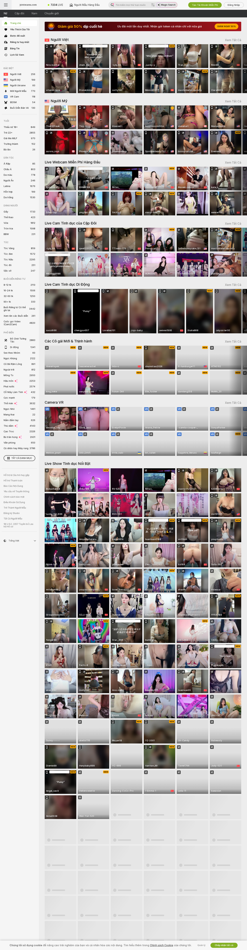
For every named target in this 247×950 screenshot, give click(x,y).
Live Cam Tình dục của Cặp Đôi (70, 223)
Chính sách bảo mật (14, 497)
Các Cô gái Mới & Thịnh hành (68, 341)
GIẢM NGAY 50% (226, 26)
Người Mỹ (59, 101)
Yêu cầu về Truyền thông (16, 491)
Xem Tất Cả (233, 40)
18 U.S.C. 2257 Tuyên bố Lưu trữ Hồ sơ (18, 525)
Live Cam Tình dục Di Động (67, 284)
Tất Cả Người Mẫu (13, 518)
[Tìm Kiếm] (153, 4)
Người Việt (60, 40)
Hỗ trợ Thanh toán (13, 480)
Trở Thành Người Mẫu (15, 508)
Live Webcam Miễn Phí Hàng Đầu (72, 162)
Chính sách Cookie (161, 945)
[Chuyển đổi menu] (6, 5)
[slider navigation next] (238, 68)
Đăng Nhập (234, 5)
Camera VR (54, 402)
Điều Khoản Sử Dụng (14, 502)
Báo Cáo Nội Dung (13, 486)
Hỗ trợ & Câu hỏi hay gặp (16, 475)
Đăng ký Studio (12, 513)
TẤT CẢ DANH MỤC (21, 458)
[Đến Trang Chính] (28, 5)
